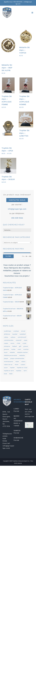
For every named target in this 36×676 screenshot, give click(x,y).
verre (25, 370)
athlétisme (7, 334)
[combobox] (17, 242)
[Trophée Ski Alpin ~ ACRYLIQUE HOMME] (26, 85)
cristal (18, 343)
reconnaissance (8, 361)
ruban (17, 361)
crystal (24, 343)
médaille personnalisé (10, 355)
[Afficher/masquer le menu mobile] (32, 13)
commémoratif (22, 337)
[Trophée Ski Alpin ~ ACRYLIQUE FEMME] (8, 85)
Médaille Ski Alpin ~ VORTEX (24, 50)
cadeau (6, 337)
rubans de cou (8, 364)
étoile (10, 374)
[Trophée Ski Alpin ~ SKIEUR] (8, 166)
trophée (12, 367)
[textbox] (17, 242)
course (12, 343)
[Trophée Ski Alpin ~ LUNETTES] (26, 119)
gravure (26, 346)
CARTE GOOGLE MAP (28, 402)
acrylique (16, 331)
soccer (6, 367)
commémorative (8, 340)
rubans (23, 361)
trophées (18, 370)
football (14, 346)
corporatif (18, 340)
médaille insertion (22, 352)
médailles (22, 355)
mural (5, 352)
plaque (6, 358)
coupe (25, 340)
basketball (23, 334)
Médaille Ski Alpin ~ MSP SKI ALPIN (7, 67)
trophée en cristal (22, 367)
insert (19, 349)
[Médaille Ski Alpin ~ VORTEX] (26, 36)
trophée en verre (9, 370)
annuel (23, 331)
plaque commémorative (17, 358)
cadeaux (12, 337)
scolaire (23, 364)
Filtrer (8, 256)
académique (7, 331)
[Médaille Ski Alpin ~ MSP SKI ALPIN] (8, 45)
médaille (12, 352)
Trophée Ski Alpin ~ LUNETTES (24, 133)
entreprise (7, 346)
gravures (6, 349)
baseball (14, 334)
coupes (6, 343)
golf (20, 346)
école (5, 374)
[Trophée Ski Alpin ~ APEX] (8, 128)
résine (16, 364)
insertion (26, 349)
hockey (13, 349)
